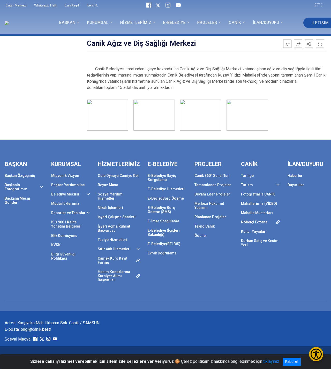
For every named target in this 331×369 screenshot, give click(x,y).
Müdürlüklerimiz (65, 203)
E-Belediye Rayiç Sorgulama (162, 178)
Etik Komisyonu (64, 236)
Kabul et (291, 361)
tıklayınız (271, 361)
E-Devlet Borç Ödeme (166, 198)
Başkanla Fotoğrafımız (16, 187)
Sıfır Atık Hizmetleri (114, 249)
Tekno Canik (204, 226)
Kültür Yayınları (254, 231)
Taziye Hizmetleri (112, 240)
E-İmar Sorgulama (163, 221)
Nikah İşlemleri (110, 208)
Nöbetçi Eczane (254, 222)
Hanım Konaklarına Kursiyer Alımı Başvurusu (114, 276)
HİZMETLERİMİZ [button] (136, 22)
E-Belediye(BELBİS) (164, 244)
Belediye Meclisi (65, 194)
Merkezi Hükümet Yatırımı (209, 205)
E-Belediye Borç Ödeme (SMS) (161, 210)
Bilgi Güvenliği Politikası (63, 256)
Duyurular (296, 185)
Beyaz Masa (108, 185)
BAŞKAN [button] (67, 22)
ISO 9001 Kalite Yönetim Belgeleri (66, 224)
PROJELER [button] (207, 22)
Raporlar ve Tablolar (68, 213)
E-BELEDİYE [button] (174, 22)
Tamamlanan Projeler (212, 185)
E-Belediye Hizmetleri (166, 189)
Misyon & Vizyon (65, 176)
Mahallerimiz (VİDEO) (259, 203)
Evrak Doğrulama (162, 253)
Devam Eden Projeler (212, 194)
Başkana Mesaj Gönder (17, 200)
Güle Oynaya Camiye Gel (118, 176)
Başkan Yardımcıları (68, 185)
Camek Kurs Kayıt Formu (112, 260)
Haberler (295, 176)
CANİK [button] (235, 22)
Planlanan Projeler (210, 217)
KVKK (56, 245)
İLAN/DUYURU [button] (266, 22)
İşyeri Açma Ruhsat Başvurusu (114, 228)
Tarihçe (247, 176)
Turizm (247, 185)
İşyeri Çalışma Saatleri (117, 217)
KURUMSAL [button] (98, 22)
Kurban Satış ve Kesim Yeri (260, 243)
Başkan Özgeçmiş (20, 176)
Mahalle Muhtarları (257, 213)
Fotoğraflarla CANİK (258, 194)
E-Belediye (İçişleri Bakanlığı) (164, 232)
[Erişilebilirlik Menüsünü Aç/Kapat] (316, 354)
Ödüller (200, 236)
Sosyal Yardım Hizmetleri (110, 196)
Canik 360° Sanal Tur (211, 176)
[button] (309, 44)
